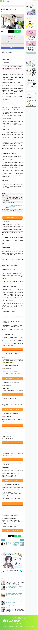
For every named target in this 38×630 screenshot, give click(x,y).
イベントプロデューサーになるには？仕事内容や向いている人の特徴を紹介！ (14, 587)
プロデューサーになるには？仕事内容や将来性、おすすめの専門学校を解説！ (14, 602)
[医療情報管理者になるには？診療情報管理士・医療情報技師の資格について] (22, 544)
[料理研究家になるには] (3, 609)
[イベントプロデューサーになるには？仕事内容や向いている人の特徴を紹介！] (3, 588)
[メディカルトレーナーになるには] (3, 582)
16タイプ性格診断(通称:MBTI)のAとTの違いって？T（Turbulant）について (32, 26)
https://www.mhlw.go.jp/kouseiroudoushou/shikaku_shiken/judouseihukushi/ (14, 206)
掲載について (33, 626)
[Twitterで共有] (11, 31)
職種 (12, 45)
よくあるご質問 (17, 626)
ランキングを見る (31, 52)
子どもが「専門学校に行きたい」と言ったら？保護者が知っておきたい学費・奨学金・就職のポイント (34, 63)
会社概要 (28, 626)
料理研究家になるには (10, 607)
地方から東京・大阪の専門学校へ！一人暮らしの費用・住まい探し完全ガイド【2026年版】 (34, 72)
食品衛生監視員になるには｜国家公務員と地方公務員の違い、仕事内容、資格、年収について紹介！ (14, 594)
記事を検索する (31, 80)
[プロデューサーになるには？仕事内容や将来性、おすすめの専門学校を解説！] (3, 603)
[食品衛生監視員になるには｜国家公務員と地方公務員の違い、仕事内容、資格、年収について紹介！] (3, 595)
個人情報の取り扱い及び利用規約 (8, 626)
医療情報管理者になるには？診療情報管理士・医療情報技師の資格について (16, 545)
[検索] (34, 84)
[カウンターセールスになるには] (3, 544)
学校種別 (12, 38)
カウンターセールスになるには (8, 543)
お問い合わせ (23, 626)
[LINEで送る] (17, 31)
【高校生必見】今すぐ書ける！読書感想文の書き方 (31, 37)
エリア (12, 41)
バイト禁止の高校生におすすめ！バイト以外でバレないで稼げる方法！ (31, 48)
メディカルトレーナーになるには (12, 580)
